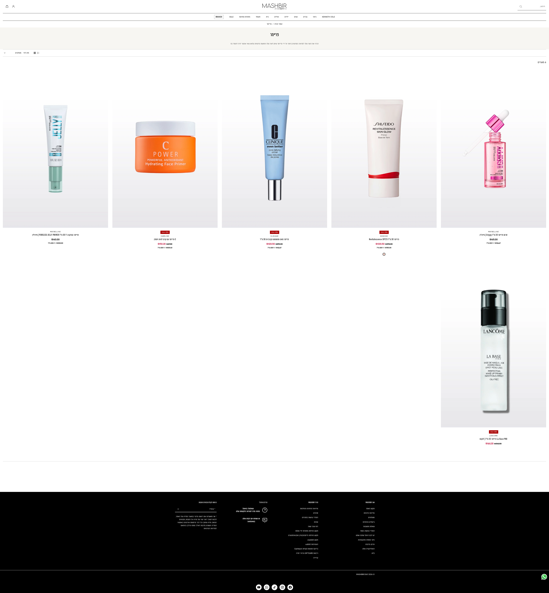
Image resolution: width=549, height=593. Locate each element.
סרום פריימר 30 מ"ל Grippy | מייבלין (493, 235)
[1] (384, 254)
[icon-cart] (6, 6)
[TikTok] (274, 587)
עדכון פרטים (370, 544)
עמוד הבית (278, 24)
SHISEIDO (384, 236)
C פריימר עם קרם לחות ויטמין (165, 239)
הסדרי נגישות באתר (367, 531)
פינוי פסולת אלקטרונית (366, 540)
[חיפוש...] (521, 7)
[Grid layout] (34, 52)
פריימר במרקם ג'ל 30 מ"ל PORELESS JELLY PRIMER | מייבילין (55, 235)
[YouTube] (259, 587)
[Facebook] (290, 587)
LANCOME (493, 436)
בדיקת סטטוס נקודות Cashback (306, 549)
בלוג (373, 553)
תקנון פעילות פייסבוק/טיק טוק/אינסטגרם (303, 535)
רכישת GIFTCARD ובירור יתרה (307, 553)
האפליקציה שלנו (368, 549)
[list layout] (38, 52)
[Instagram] (282, 587)
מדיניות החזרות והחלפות (309, 508)
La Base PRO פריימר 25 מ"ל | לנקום (493, 439)
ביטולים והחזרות (369, 522)
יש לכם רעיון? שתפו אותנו (365, 535)
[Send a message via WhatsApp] (544, 576)
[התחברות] (13, 6)
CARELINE (165, 236)
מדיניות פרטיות (369, 513)
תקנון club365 (312, 540)
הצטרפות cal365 (311, 544)
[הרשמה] (178, 509)
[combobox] (532, 6)
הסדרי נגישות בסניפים (310, 517)
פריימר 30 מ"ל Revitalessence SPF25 (384, 239)
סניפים (315, 513)
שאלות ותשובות (369, 526)
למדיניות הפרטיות (210, 528)
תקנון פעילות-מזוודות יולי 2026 (306, 531)
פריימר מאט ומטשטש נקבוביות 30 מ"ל (274, 239)
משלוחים (371, 517)
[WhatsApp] (266, 587)
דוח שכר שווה (313, 526)
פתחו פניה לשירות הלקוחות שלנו (248, 511)
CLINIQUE (274, 236)
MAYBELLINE (493, 232)
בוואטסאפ (251, 521)
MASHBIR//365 (362, 574)
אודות (316, 522)
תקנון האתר (370, 508)
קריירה (315, 558)
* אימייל (212, 509)
